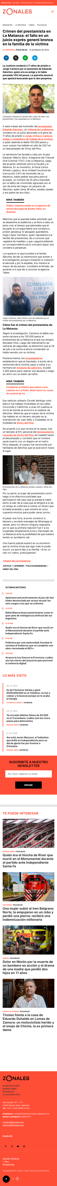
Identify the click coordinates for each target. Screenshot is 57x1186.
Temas (31, 25)
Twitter (12, 1146)
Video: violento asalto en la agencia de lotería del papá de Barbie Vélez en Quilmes (28, 208)
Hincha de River (27, 3)
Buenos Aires (12, 725)
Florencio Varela (14, 703)
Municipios (7, 25)
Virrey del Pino (25, 422)
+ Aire (6, 1161)
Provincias (8, 1091)
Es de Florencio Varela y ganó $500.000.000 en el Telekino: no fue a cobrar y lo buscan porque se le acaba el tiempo (28, 694)
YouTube (18, 1146)
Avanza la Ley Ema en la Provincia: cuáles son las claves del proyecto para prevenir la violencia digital (29, 660)
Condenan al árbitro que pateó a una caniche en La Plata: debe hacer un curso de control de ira (29, 390)
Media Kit (7, 1136)
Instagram (24, 1146)
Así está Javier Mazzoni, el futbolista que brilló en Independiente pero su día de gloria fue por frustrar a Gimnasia (27, 742)
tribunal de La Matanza (40, 129)
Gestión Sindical (11, 1158)
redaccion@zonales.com (13, 1125)
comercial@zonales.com (13, 1122)
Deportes (23, 750)
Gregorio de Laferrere (29, 367)
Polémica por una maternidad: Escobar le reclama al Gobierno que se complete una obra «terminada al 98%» (29, 645)
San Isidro (16, 3)
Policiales (42, 25)
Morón (6, 958)
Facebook (6, 1146)
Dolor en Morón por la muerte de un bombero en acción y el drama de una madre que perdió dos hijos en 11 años (28, 967)
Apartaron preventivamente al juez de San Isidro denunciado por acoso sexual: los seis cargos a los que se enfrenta (29, 600)
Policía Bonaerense (36, 566)
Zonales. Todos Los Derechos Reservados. (33, 1171)
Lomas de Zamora (11, 1011)
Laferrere (18, 566)
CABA (16, 1086)
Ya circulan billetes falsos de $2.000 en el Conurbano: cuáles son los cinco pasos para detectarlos (28, 718)
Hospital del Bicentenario (43, 3)
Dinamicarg (8, 1164)
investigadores (34, 358)
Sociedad (28, 703)
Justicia (7, 566)
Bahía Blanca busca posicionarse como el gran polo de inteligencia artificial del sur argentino (29, 615)
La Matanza (20, 25)
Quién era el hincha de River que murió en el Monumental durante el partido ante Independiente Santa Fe (29, 630)
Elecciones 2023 (11, 1094)
